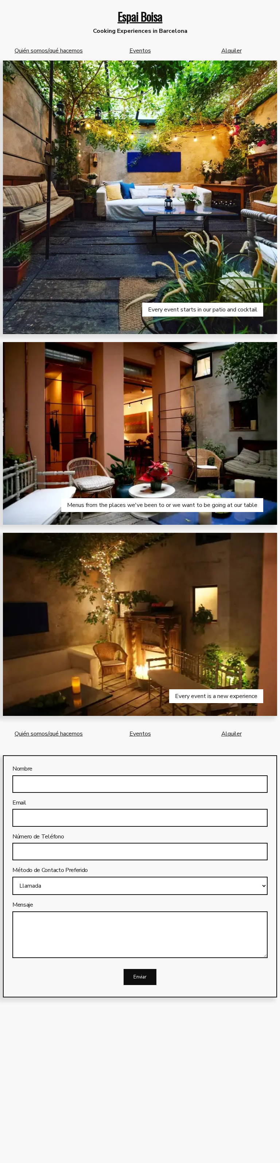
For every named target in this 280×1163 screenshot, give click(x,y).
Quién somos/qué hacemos (49, 51)
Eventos (140, 51)
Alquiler (231, 51)
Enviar (139, 977)
